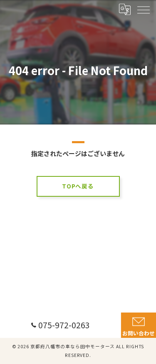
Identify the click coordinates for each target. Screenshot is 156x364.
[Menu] (143, 9)
